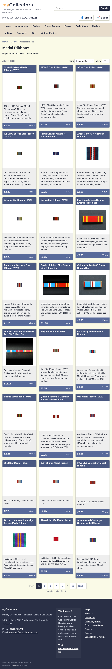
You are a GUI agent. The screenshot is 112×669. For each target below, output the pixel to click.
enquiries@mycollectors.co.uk (23, 632)
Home (8, 26)
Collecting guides (93, 621)
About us (89, 613)
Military (8, 33)
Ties (34, 33)
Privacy (88, 629)
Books (67, 26)
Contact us (90, 617)
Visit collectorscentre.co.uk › (68, 648)
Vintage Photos (48, 33)
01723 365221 (29, 17)
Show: (99, 61)
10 (73, 586)
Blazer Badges (52, 26)
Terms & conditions (94, 625)
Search (104, 8)
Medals (96, 26)
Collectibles (82, 26)
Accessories (21, 26)
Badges (36, 26)
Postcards (22, 33)
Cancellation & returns (95, 637)
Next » (81, 586)
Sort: (71, 61)
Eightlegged (15, 665)
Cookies (88, 633)
